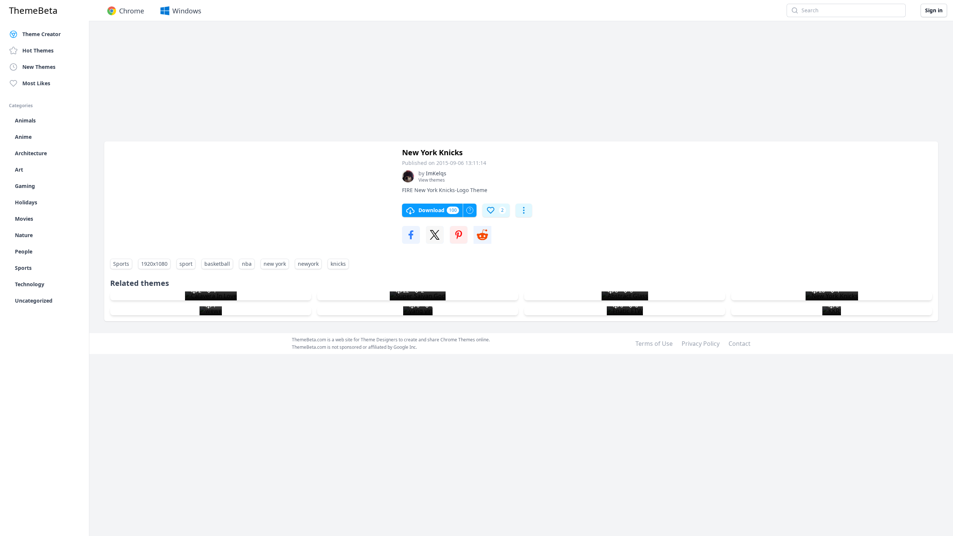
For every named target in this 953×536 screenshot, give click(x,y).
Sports (121, 263)
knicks (338, 263)
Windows (186, 10)
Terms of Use (654, 343)
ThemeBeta (33, 10)
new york (275, 263)
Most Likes (36, 83)
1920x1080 (154, 263)
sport (185, 263)
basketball (217, 263)
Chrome (131, 10)
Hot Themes (38, 50)
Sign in (934, 10)
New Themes (38, 66)
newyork (308, 263)
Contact (739, 343)
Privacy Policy (701, 343)
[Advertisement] (327, 85)
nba (247, 263)
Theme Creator (41, 34)
